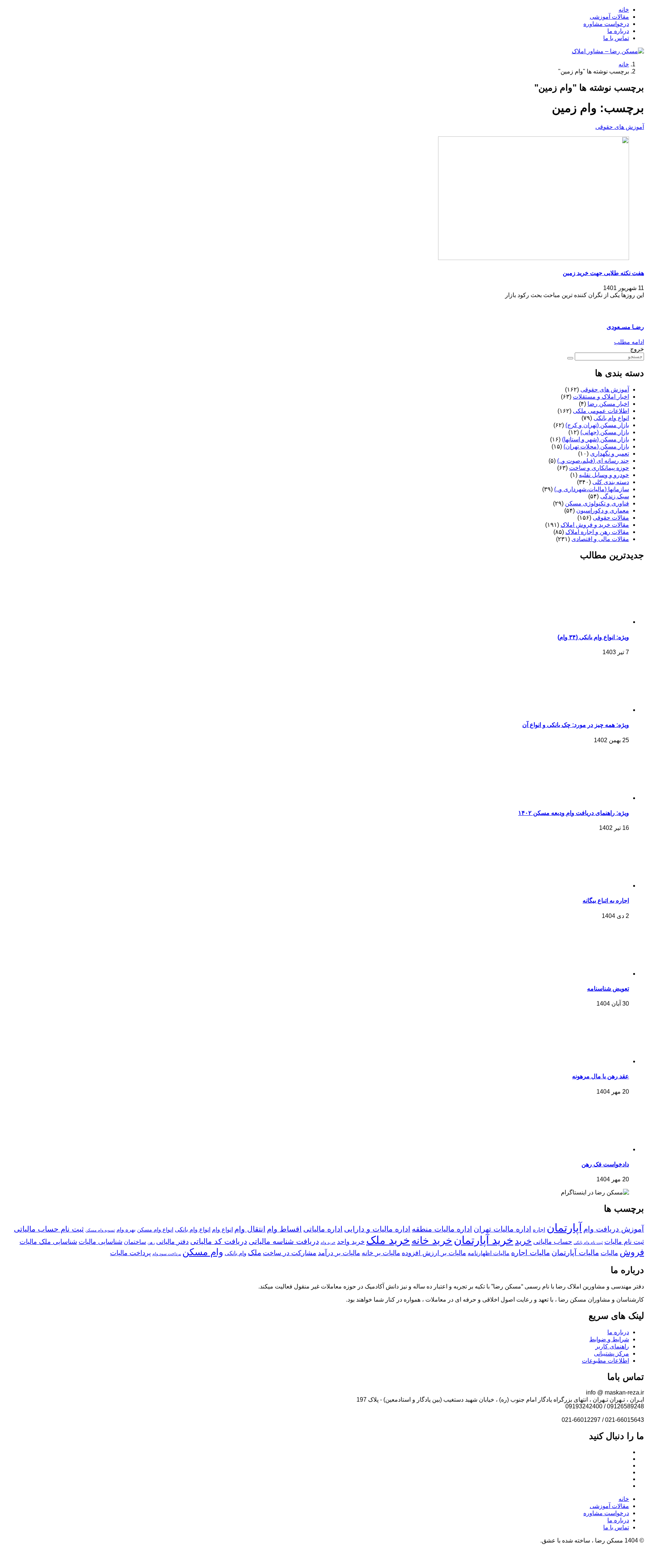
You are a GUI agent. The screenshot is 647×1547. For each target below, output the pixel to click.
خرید (523, 1241)
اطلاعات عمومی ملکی (601, 411)
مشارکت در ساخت (289, 1253)
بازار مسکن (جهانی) (604, 432)
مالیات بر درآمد (339, 1253)
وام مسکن (202, 1252)
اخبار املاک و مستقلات (601, 396)
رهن (151, 1242)
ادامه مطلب (629, 342)
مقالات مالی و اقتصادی (600, 539)
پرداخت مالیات (130, 1253)
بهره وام (126, 1230)
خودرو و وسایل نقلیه (604, 475)
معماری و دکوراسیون (602, 510)
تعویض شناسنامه (608, 988)
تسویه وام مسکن (100, 1230)
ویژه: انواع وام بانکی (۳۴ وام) (593, 637)
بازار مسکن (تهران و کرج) (597, 425)
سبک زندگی (614, 496)
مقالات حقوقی (611, 517)
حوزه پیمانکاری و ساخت (599, 468)
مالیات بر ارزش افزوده (434, 1253)
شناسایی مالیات (100, 1241)
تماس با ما (616, 38)
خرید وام (328, 1242)
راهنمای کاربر (612, 1346)
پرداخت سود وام (166, 1253)
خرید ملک (388, 1240)
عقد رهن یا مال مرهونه (600, 1076)
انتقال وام (249, 1229)
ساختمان (135, 1241)
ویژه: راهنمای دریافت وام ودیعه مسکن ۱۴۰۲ (573, 813)
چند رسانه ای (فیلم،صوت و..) (593, 460)
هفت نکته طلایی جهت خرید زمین (603, 273)
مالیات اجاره (530, 1252)
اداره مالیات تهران (502, 1229)
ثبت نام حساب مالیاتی (49, 1229)
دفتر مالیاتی (172, 1241)
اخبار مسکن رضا (608, 404)
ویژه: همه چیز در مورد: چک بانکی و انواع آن (575, 725)
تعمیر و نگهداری (609, 453)
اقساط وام (284, 1229)
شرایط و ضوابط (609, 1339)
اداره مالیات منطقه (442, 1229)
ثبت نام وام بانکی (588, 1242)
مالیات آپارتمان (575, 1252)
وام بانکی (235, 1253)
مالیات (609, 1253)
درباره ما (618, 31)
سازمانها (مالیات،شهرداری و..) (591, 489)
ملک (254, 1252)
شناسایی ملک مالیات (48, 1241)
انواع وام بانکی (611, 418)
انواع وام (222, 1229)
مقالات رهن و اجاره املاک (597, 532)
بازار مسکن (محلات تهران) (596, 446)
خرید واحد (351, 1241)
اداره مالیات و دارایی (377, 1229)
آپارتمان (564, 1227)
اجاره (539, 1230)
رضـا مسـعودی (625, 327)
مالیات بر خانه (381, 1253)
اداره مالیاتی (323, 1229)
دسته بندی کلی (610, 482)
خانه (624, 9)
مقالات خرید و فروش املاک (595, 525)
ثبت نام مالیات (624, 1241)
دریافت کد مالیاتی (218, 1241)
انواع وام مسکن (155, 1230)
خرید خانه (431, 1240)
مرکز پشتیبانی (611, 1353)
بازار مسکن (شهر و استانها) (595, 439)
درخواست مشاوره (606, 24)
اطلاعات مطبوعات (605, 1360)
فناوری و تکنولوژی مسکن (597, 503)
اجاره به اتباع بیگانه (606, 900)
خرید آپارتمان (483, 1240)
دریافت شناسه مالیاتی (284, 1241)
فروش (632, 1252)
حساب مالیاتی (552, 1241)
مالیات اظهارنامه (489, 1253)
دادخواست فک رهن (605, 1164)
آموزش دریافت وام (613, 1229)
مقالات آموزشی (609, 16)
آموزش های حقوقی (619, 127)
